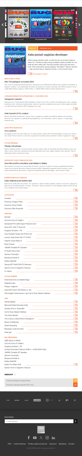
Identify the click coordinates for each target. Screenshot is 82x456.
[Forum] (7, 400)
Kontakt (71, 444)
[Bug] (17, 400)
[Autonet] (37, 400)
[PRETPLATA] (75, 421)
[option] (18, 25)
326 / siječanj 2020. (18, 39)
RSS (9, 444)
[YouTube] (35, 438)
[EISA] (41, 430)
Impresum (53, 444)
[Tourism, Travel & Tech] (67, 400)
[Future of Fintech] (75, 400)
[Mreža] (26, 400)
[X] (41, 438)
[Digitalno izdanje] (75, 91)
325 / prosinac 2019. (41, 39)
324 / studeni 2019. (63, 39)
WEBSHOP (8, 374)
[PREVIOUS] (2, 25)
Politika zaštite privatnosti (37, 444)
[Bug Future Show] (49, 400)
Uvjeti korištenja (20, 444)
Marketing (62, 444)
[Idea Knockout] (59, 400)
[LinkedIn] (53, 438)
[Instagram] (47, 438)
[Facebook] (29, 438)
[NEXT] (79, 25)
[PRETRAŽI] (75, 380)
